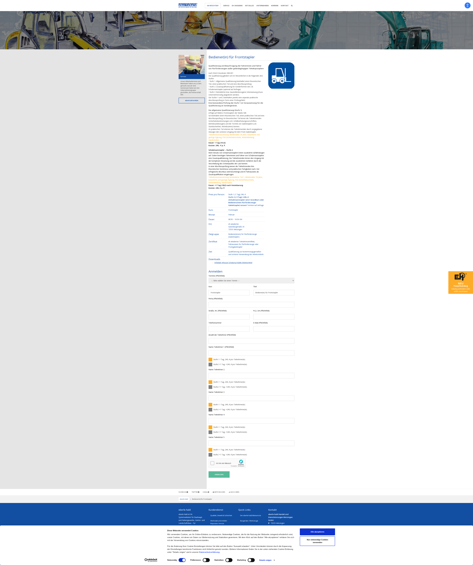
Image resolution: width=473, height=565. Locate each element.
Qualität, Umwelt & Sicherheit (221, 515)
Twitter (195, 492)
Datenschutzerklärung (209, 552)
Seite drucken (219, 492)
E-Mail (205, 492)
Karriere (274, 5)
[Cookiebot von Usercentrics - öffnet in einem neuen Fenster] (151, 560)
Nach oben (234, 492)
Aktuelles (249, 5)
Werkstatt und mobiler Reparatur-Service (218, 522)
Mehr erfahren (191, 100)
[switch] (206, 560)
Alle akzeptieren (317, 532)
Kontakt (285, 5)
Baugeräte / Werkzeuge (249, 521)
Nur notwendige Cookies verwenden (317, 541)
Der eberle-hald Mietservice (250, 515)
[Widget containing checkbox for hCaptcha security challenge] (227, 463)
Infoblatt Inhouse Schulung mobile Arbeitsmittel (233, 262)
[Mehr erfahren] (192, 64)
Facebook (183, 492)
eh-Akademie (237, 5)
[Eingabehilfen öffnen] (468, 5)
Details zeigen (265, 560)
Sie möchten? (213, 5)
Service (226, 5)
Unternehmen (262, 5)
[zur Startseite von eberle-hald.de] (188, 5)
